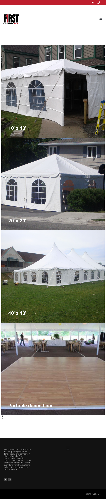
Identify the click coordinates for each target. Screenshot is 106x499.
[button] (101, 19)
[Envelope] (5, 479)
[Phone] (9, 479)
